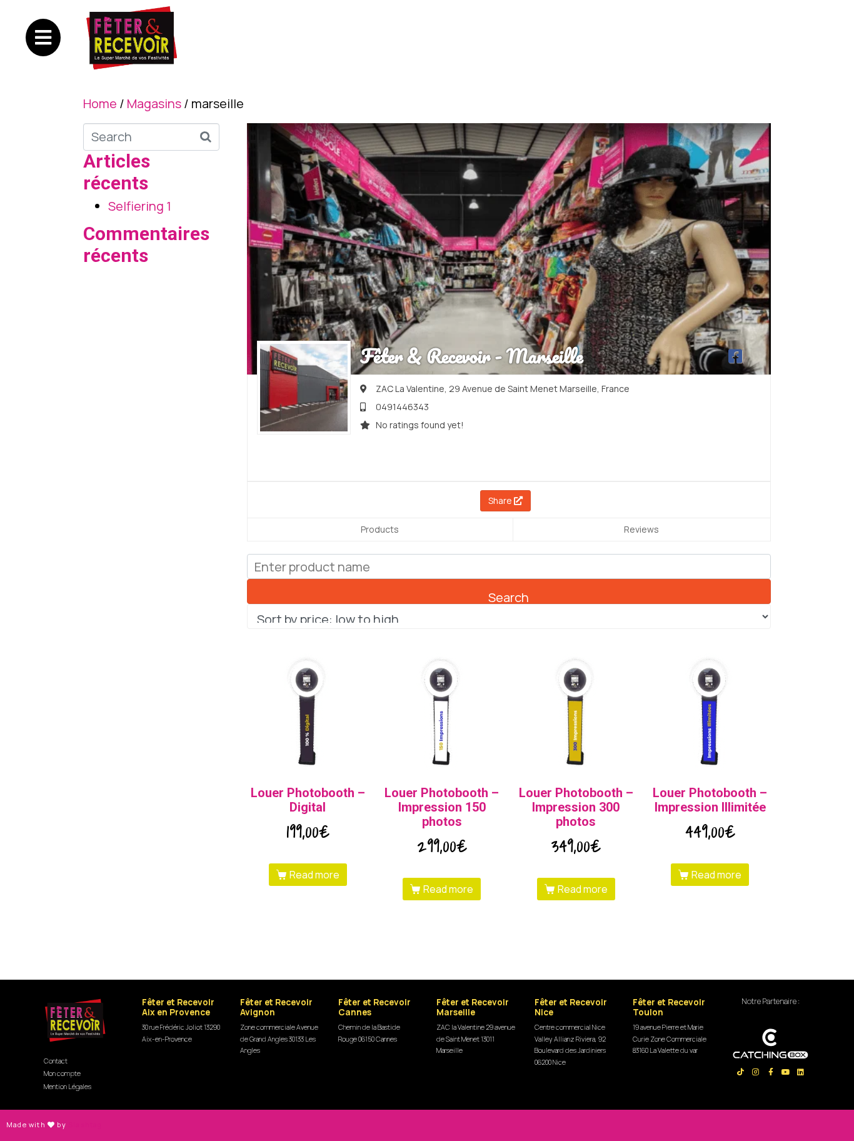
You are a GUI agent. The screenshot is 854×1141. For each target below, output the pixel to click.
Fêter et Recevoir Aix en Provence (178, 1007)
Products (380, 529)
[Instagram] (755, 1072)
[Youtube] (785, 1072)
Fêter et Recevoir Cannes (374, 1007)
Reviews (641, 529)
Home (100, 103)
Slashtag (85, 1124)
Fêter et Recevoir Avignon (276, 1007)
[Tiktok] (740, 1072)
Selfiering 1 (139, 206)
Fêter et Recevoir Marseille (472, 1007)
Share (501, 500)
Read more (314, 875)
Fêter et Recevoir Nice (571, 1007)
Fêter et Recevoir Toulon (669, 1007)
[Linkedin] (800, 1072)
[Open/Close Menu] (43, 37)
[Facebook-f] (770, 1072)
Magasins (154, 103)
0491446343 (402, 407)
